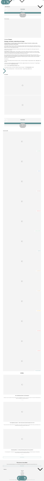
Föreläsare (22, 470)
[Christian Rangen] (22, 85)
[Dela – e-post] (24, 125)
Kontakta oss (22, 474)
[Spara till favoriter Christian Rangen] (4, 10)
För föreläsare (22, 475)
